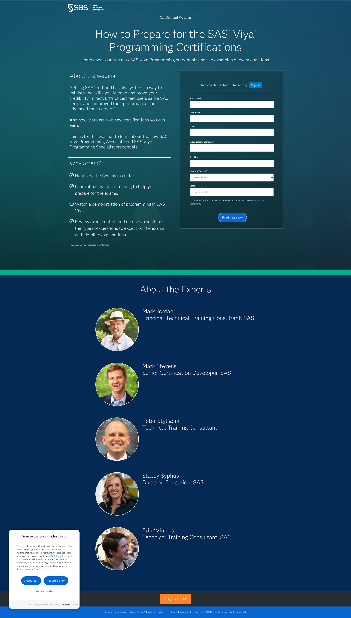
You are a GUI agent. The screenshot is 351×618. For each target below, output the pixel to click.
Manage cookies (44, 591)
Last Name (195, 112)
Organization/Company (202, 141)
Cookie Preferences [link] (115, 612)
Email (193, 126)
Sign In (255, 85)
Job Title (194, 157)
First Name (196, 98)
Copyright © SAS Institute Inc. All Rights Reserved (219, 612)
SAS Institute (103, 11)
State (193, 185)
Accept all (30, 580)
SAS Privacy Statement (60, 556)
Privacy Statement (179, 612)
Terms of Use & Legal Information (147, 612)
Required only (56, 580)
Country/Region (198, 171)
